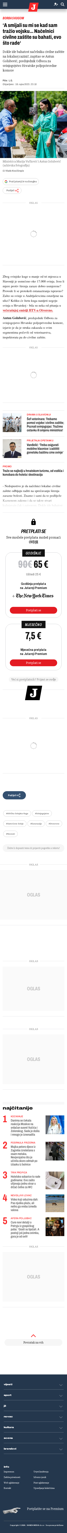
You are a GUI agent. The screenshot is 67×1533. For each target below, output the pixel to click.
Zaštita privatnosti (12, 1477)
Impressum (9, 1471)
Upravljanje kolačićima (44, 1488)
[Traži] (62, 4)
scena (8, 1438)
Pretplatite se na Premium (45, 1509)
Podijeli (10, 190)
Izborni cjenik (40, 1477)
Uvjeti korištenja (41, 1471)
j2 (5, 1406)
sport (8, 1395)
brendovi (10, 1449)
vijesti (8, 1384)
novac (8, 1416)
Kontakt (7, 1488)
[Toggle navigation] (5, 4)
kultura (9, 1427)
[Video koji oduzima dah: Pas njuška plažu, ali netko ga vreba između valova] (55, 1203)
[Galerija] (33, 124)
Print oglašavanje (41, 1482)
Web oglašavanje (11, 1482)
